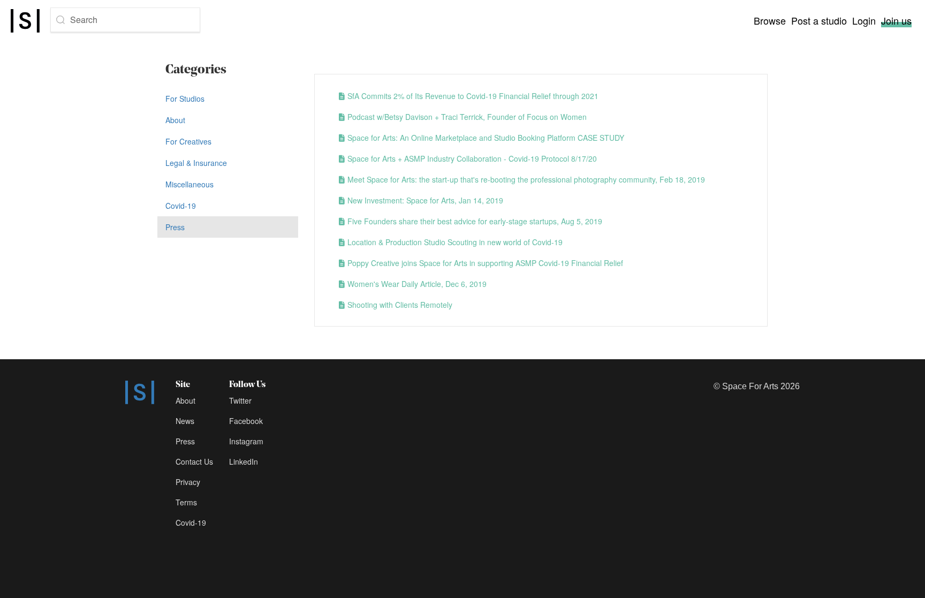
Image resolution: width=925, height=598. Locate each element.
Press (175, 227)
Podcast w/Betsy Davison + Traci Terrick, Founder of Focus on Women (467, 116)
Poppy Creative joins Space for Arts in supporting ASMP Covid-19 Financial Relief (485, 263)
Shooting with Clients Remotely (399, 304)
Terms (186, 502)
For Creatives (188, 141)
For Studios (184, 98)
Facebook (246, 420)
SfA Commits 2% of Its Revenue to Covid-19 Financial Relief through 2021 (472, 95)
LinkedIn (243, 461)
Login (864, 20)
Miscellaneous (189, 184)
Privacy (188, 481)
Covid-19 (180, 205)
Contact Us (194, 461)
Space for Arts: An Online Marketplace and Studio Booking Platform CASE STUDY (485, 137)
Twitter (240, 400)
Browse (770, 20)
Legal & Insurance (196, 162)
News (185, 420)
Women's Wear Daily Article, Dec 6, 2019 (417, 283)
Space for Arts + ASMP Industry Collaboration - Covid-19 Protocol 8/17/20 (472, 158)
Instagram (246, 441)
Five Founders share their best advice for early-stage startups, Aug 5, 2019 (474, 221)
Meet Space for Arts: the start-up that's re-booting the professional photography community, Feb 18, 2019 (526, 179)
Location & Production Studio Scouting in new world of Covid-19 (455, 242)
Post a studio (819, 20)
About (175, 120)
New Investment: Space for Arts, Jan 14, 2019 (425, 200)
